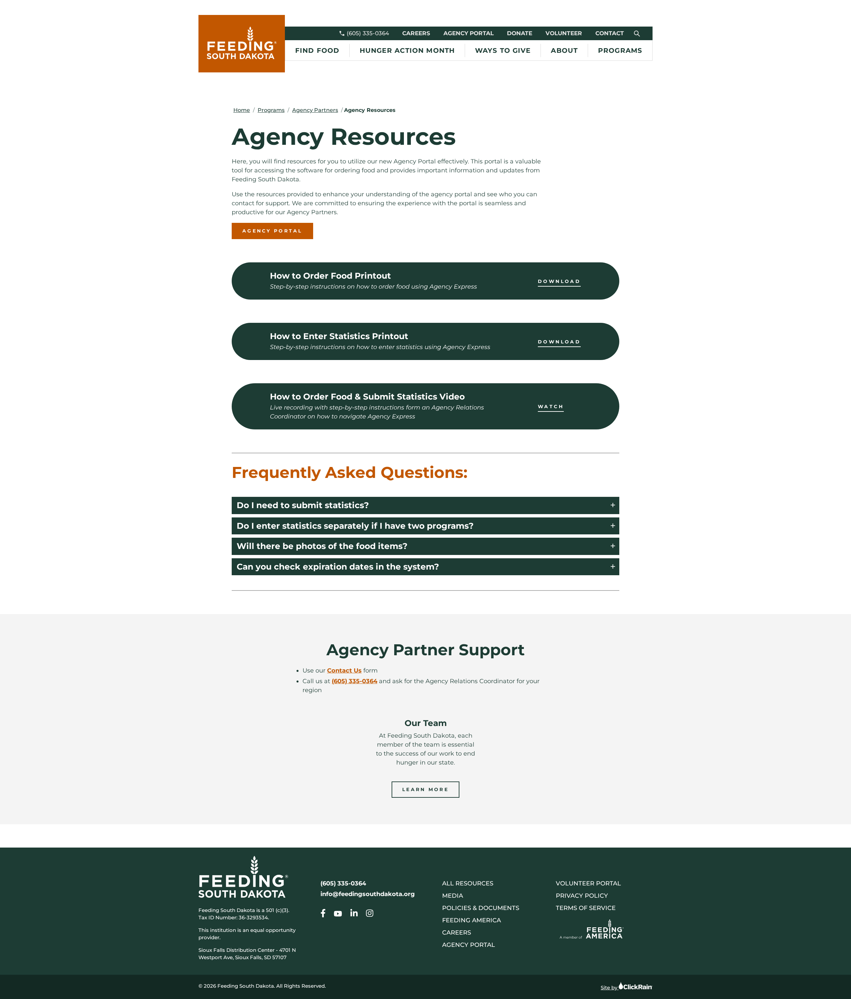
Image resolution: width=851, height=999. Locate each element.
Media (452, 895)
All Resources (467, 883)
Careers (416, 33)
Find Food (317, 50)
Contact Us (344, 670)
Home (241, 110)
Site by (610, 987)
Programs (620, 50)
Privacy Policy (582, 895)
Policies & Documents (480, 908)
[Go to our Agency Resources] (323, 915)
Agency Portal (468, 33)
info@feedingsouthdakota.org (367, 894)
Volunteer (564, 33)
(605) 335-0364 (368, 33)
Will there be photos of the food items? (322, 546)
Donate (519, 33)
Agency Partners (315, 110)
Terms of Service (586, 908)
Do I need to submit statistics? (303, 505)
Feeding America (471, 920)
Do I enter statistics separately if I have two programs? (355, 526)
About (564, 50)
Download (559, 281)
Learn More (425, 789)
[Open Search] (637, 33)
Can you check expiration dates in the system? (338, 567)
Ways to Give (503, 50)
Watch (551, 406)
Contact (609, 33)
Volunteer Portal (588, 883)
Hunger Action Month (407, 50)
